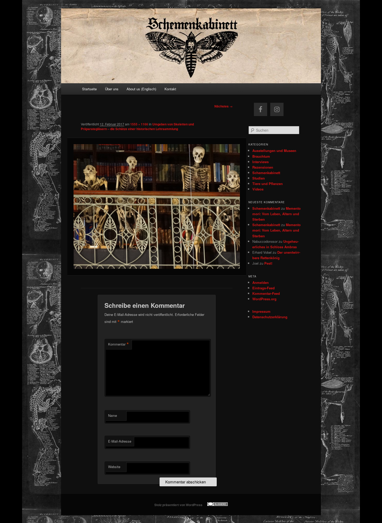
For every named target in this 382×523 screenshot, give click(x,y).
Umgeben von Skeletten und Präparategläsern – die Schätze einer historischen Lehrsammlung (137, 126)
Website (114, 466)
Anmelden (260, 282)
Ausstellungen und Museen (274, 150)
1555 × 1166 (139, 124)
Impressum (261, 311)
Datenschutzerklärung (269, 316)
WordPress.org (264, 298)
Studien (258, 178)
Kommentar (118, 344)
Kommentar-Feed (266, 293)
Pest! (268, 263)
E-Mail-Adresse (119, 441)
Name (112, 415)
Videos (258, 189)
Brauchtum (261, 156)
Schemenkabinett (266, 172)
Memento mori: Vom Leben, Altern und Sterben (276, 214)
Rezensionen (262, 167)
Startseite (89, 88)
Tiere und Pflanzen (267, 183)
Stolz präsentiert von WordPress (178, 504)
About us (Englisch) (141, 88)
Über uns (111, 88)
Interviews (260, 161)
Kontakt (170, 88)
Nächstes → (223, 106)
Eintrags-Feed (263, 287)
